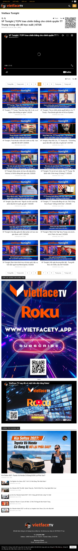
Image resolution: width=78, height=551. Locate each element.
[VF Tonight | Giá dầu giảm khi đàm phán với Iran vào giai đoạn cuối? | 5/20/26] (20, 220)
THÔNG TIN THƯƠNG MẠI (10, 428)
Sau (61, 18)
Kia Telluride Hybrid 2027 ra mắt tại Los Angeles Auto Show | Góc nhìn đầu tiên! (32, 508)
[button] (74, 5)
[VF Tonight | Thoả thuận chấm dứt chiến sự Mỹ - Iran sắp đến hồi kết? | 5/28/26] (20, 128)
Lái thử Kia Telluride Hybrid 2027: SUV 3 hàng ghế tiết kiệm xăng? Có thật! (30, 495)
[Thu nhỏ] (2, 18)
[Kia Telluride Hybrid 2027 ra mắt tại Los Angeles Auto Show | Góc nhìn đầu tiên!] (5, 510)
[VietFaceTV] (72, 2)
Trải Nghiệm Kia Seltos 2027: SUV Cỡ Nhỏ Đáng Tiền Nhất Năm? (28, 481)
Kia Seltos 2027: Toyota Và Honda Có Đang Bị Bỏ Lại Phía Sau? (23, 475)
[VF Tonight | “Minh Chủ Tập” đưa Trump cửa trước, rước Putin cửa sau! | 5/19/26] (58, 220)
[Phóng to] (5, 18)
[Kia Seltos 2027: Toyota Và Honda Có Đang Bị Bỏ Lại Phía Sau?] (39, 452)
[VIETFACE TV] (39, 525)
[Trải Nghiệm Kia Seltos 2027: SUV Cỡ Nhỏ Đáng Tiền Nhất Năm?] (5, 483)
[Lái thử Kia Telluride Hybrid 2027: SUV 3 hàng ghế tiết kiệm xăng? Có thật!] (5, 497)
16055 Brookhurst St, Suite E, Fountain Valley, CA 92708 (41, 536)
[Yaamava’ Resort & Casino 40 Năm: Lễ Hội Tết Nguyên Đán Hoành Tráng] (5, 503)
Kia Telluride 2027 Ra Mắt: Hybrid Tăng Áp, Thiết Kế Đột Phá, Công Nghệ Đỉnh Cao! (33, 488)
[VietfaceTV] (12, 5)
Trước (56, 18)
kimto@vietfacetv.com (41, 542)
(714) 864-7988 (40, 534)
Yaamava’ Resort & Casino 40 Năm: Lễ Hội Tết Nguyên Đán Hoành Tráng (30, 501)
